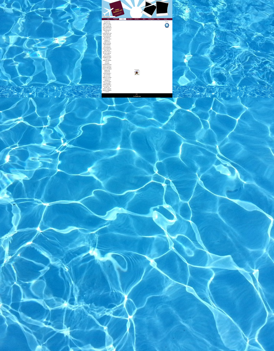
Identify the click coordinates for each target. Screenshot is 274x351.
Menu (108, 19)
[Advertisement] (137, 23)
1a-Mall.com (137, 96)
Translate (113, 17)
